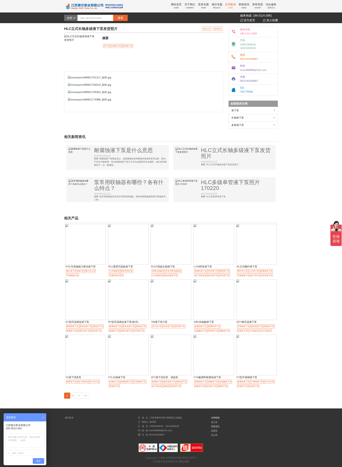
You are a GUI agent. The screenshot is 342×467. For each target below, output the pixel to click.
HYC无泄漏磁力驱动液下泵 (81, 266)
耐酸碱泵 (215, 426)
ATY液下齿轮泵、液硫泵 (164, 377)
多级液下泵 (237, 125)
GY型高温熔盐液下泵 (77, 321)
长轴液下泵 (237, 117)
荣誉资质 (257, 6)
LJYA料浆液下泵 (203, 266)
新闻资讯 (244, 6)
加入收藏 (272, 20)
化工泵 (214, 435)
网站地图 (184, 461)
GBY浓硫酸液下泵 (204, 321)
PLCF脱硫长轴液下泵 (163, 266)
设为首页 (249, 20)
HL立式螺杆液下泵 (247, 266)
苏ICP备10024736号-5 (184, 457)
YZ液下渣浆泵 (73, 377)
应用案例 (230, 6)
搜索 (120, 17)
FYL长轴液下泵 (116, 377)
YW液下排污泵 (159, 321)
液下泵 (235, 110)
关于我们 (190, 6)
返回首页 (217, 29)
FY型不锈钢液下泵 (247, 377)
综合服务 (271, 6)
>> (85, 395)
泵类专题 (203, 6)
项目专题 (217, 6)
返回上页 (206, 29)
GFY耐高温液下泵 (247, 321)
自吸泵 (214, 430)
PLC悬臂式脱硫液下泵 (120, 266)
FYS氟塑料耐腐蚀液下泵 (207, 377)
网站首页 (176, 6)
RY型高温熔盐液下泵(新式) (123, 321)
